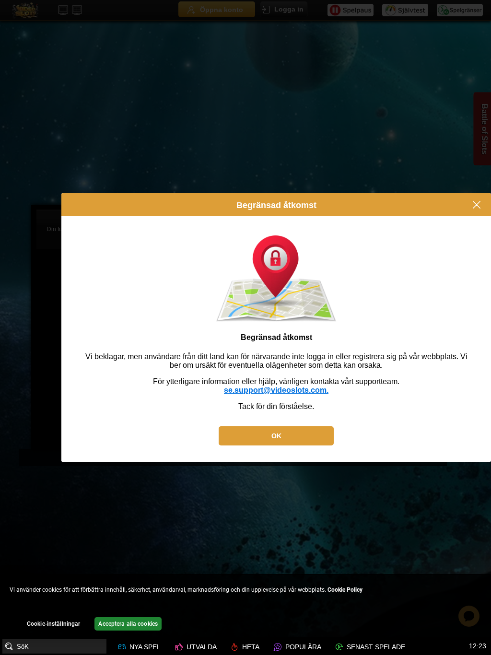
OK (276, 436)
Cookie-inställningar (53, 623)
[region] (245, 606)
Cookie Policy (344, 589)
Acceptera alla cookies (128, 623)
